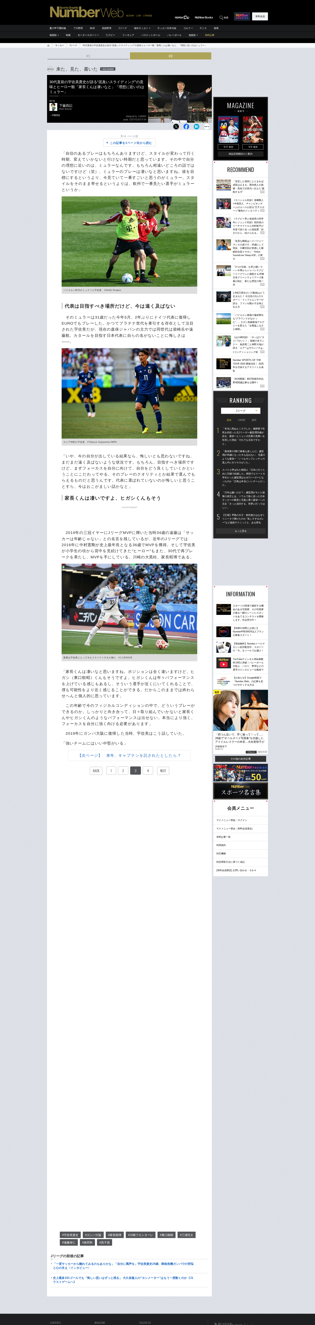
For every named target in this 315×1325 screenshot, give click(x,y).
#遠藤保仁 (68, 1242)
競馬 (216, 28)
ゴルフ (186, 28)
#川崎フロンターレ (140, 1235)
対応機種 (221, 853)
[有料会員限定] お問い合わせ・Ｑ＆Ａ (236, 870)
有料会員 (260, 16)
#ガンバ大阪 (93, 1235)
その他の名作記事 (240, 758)
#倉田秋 (87, 1242)
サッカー (59, 45)
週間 (254, 420)
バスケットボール (150, 35)
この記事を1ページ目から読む (131, 142)
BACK (96, 770)
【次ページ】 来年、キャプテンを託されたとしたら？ (129, 755)
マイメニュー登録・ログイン (231, 820)
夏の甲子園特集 (58, 28)
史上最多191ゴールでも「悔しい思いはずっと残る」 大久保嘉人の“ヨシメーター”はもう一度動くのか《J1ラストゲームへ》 (123, 1279)
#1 (88, 56)
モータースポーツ (87, 35)
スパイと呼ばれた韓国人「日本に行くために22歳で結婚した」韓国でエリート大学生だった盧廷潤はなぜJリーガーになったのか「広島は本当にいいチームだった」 (243, 477)
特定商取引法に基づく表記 (230, 862)
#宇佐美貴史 (70, 1235)
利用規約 (221, 845)
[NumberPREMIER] (242, 16)
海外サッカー (141, 28)
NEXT (163, 770)
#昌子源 (104, 1242)
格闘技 (53, 35)
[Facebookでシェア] (186, 127)
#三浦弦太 (186, 1235)
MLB (92, 28)
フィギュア (128, 35)
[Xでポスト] (176, 127)
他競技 (192, 35)
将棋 (68, 35)
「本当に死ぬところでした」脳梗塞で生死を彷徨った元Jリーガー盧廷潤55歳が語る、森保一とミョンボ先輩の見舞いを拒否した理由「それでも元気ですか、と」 (243, 436)
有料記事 (209, 35)
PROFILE (56, 115)
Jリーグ (122, 28)
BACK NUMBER (108, 68)
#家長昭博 (114, 1235)
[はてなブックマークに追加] (196, 127)
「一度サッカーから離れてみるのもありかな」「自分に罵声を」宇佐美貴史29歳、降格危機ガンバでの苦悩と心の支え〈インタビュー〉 (123, 1265)
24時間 (241, 420)
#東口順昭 (166, 1235)
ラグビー (110, 35)
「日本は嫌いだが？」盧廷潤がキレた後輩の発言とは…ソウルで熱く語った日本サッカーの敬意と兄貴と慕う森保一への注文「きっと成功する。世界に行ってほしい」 (243, 500)
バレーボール (174, 35)
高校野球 (106, 28)
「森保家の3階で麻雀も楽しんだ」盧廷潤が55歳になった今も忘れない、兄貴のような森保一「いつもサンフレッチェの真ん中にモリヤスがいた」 (243, 457)
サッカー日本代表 (166, 28)
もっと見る (241, 531)
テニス (203, 28)
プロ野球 (78, 28)
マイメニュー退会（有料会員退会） (235, 828)
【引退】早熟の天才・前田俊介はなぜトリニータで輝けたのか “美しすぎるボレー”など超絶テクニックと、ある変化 (243, 519)
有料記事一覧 (223, 837)
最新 (229, 420)
